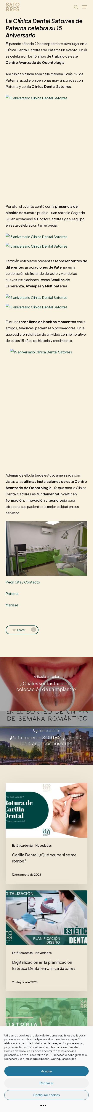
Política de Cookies (17, 1051)
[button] (84, 7)
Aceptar (46, 1071)
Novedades (43, 845)
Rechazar (46, 1083)
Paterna (12, 593)
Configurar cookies (46, 1095)
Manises (12, 605)
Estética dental (22, 845)
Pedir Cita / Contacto (23, 582)
